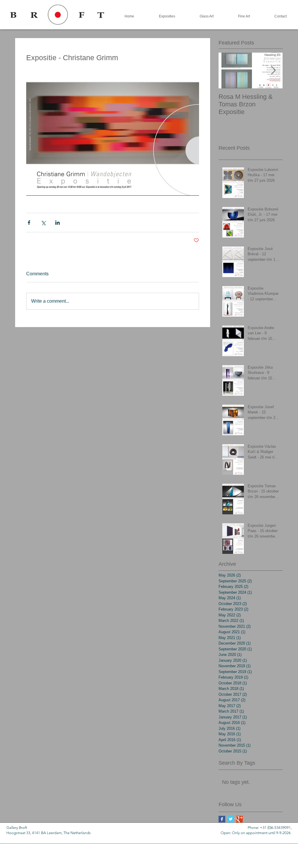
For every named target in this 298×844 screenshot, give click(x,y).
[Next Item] (273, 70)
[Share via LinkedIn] (57, 222)
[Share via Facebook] (29, 222)
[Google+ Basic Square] (239, 819)
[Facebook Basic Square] (222, 819)
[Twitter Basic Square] (230, 819)
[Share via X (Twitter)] (43, 222)
